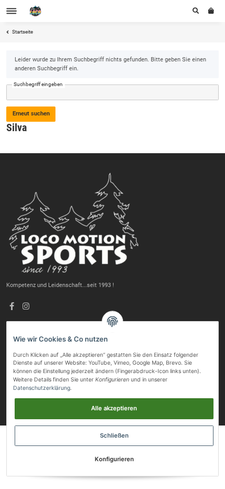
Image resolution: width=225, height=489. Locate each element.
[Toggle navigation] (11, 11)
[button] (196, 11)
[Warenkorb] (211, 11)
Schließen (114, 435)
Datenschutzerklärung (41, 388)
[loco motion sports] (35, 11)
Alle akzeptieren (114, 408)
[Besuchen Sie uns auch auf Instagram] (25, 307)
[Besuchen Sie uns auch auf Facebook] (11, 307)
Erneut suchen (31, 113)
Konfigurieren (114, 459)
